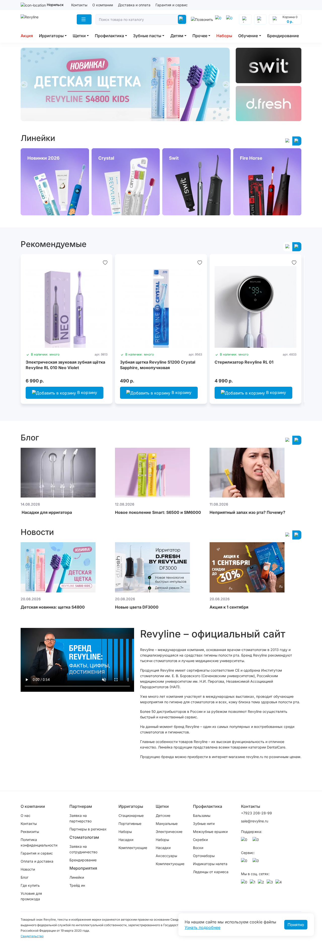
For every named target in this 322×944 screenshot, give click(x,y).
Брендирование (283, 35)
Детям (176, 35)
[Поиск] (182, 19)
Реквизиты (30, 831)
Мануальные (167, 823)
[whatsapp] (230, 19)
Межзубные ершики (210, 831)
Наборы (224, 35)
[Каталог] (84, 19)
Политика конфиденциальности (39, 842)
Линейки (76, 877)
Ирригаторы (51, 35)
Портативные (129, 823)
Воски (198, 848)
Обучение (248, 35)
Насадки (125, 839)
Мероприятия (83, 868)
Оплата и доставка (37, 861)
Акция (27, 35)
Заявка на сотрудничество (83, 849)
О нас (25, 815)
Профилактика (109, 35)
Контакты (79, 5)
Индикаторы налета (210, 864)
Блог (24, 877)
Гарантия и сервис (171, 5)
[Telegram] (219, 19)
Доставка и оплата (134, 5)
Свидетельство (32, 936)
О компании (102, 5)
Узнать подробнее (202, 927)
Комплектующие (132, 848)
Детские (163, 815)
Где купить (30, 885)
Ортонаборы (204, 856)
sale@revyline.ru (254, 821)
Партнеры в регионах (88, 829)
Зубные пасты (147, 35)
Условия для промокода (31, 896)
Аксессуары (166, 856)
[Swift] (268, 65)
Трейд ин (77, 885)
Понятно (296, 924)
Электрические (169, 831)
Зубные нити (204, 823)
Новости (28, 869)
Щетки (79, 35)
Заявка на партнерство (80, 818)
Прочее (199, 35)
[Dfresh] (268, 104)
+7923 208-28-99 (256, 813)
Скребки (200, 839)
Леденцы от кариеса (210, 872)
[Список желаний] (105, 262)
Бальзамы (201, 815)
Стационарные (131, 815)
